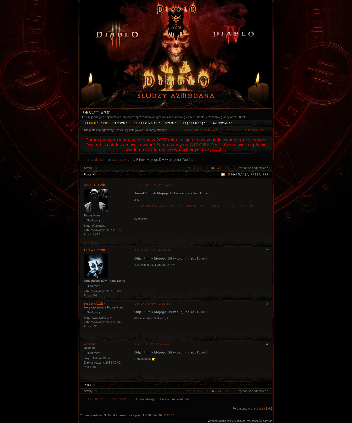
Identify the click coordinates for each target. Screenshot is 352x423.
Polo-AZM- (94, 304)
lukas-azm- (95, 250)
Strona (91, 243)
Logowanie (221, 123)
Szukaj (171, 123)
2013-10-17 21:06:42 (152, 344)
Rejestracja (194, 123)
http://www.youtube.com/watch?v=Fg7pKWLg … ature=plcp (193, 206)
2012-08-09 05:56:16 (152, 250)
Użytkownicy (146, 123)
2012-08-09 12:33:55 (152, 304)
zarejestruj (226, 168)
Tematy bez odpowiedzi (244, 130)
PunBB (259, 409)
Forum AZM (96, 112)
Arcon (90, 344)
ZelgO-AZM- (95, 185)
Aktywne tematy (201, 130)
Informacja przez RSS (247, 174)
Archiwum (121, 160)
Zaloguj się (197, 168)
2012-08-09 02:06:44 (153, 185)
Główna (120, 123)
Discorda (204, 145)
